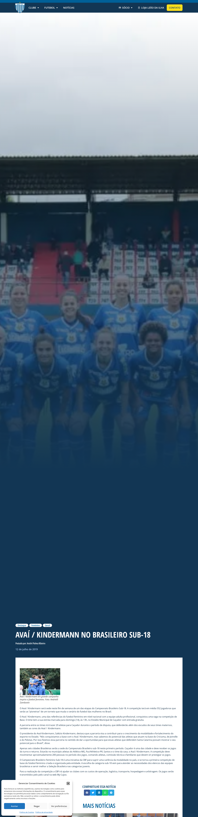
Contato (174, 7)
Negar (37, 806)
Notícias (68, 7)
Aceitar (14, 806)
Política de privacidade (44, 812)
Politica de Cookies (27, 812)
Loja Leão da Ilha (152, 7)
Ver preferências (59, 806)
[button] (68, 783)
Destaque (22, 625)
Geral (47, 625)
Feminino (35, 625)
